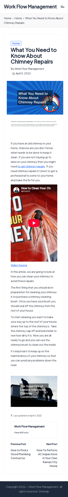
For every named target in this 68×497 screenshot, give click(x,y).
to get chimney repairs (31, 166)
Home (16, 43)
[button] (21, 432)
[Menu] (62, 7)
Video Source (19, 265)
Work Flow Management (30, 6)
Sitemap (44, 491)
